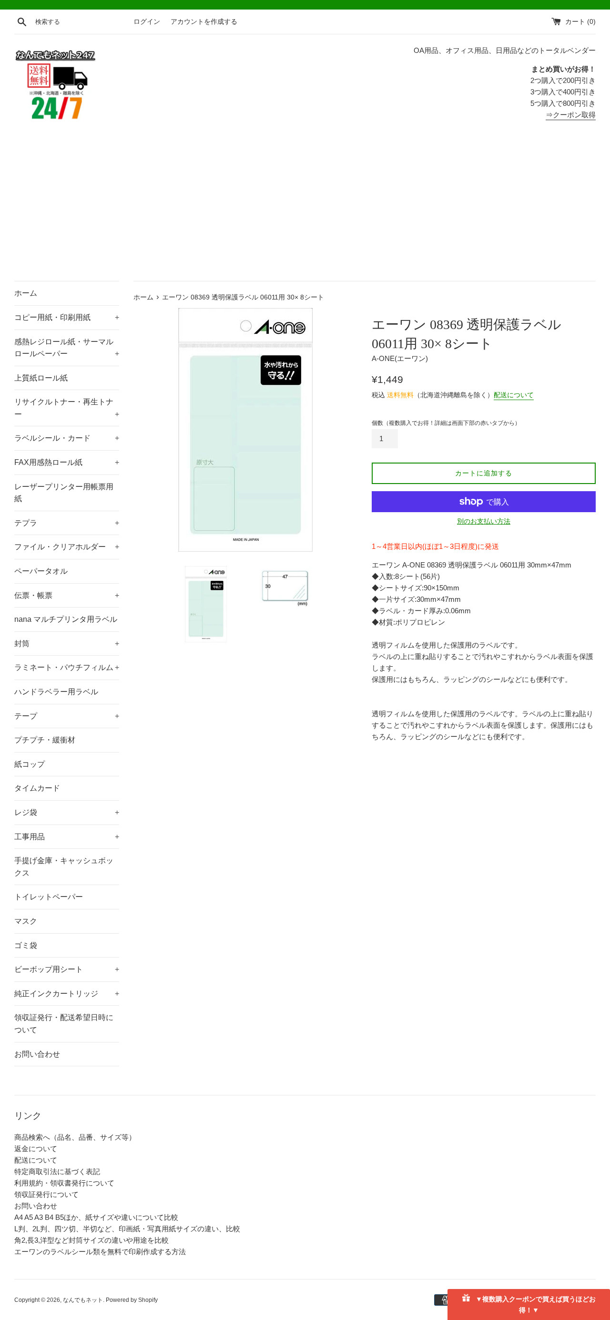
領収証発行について (46, 1194)
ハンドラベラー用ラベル (56, 692)
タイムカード (37, 788)
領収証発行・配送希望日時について (63, 1023)
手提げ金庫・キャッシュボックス (63, 866)
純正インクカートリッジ (66, 994)
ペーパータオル (41, 571)
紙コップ (29, 764)
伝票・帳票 (66, 595)
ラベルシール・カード (66, 438)
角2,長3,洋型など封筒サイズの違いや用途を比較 (91, 1240)
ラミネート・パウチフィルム (66, 667)
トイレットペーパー (48, 897)
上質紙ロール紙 (41, 378)
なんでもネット (83, 1300)
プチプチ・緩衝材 (44, 740)
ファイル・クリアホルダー (66, 547)
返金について (35, 1149)
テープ (66, 716)
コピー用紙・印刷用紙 (66, 317)
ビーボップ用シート (66, 969)
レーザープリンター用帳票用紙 (63, 493)
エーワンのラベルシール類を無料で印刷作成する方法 (100, 1252)
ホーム (25, 293)
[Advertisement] (305, 209)
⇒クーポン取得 (571, 115)
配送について (514, 395)
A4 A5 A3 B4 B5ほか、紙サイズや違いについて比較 (96, 1217)
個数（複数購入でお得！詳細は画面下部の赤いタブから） (446, 423)
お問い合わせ (37, 1054)
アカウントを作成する (204, 21)
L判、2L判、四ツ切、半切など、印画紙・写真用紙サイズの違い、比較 (127, 1229)
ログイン (146, 21)
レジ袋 (66, 812)
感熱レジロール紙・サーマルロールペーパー (66, 348)
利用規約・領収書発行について (64, 1183)
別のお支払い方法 (483, 521)
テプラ (66, 523)
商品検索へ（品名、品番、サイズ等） (75, 1137)
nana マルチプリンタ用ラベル (65, 619)
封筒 (66, 643)
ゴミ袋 (25, 945)
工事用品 (66, 837)
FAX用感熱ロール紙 (66, 462)
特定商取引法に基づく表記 (57, 1171)
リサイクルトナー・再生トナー (66, 408)
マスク (25, 921)
